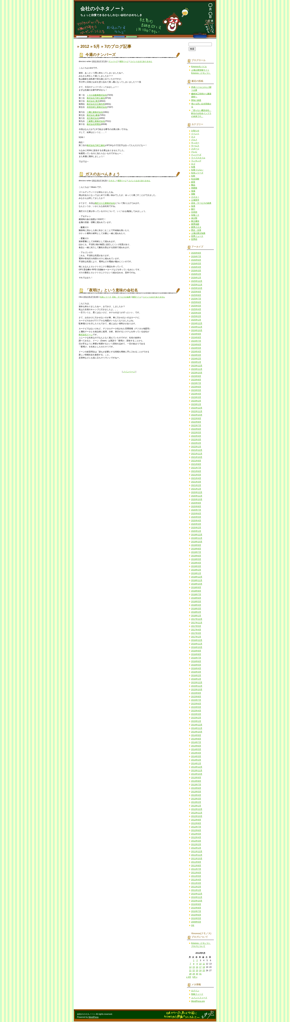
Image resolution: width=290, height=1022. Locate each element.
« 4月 (188, 977)
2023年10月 (196, 373)
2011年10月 (196, 858)
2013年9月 (196, 777)
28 (190, 974)
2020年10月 (196, 499)
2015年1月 (196, 721)
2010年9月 (196, 904)
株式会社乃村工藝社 (96, 98)
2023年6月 (196, 387)
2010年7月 (196, 911)
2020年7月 (196, 510)
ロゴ (193, 164)
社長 (193, 167)
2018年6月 (196, 598)
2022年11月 (196, 411)
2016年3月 (196, 672)
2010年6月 (196, 915)
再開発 (194, 188)
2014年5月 (196, 749)
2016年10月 (196, 647)
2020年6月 (196, 513)
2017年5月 (196, 626)
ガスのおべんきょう (102, 174)
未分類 (194, 218)
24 (200, 970)
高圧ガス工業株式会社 (105, 203)
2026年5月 (196, 263)
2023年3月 (196, 397)
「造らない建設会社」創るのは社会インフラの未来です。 (201, 113)
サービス (195, 146)
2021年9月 (196, 461)
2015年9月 (196, 693)
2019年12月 (196, 534)
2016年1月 (196, 679)
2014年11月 (196, 728)
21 (190, 970)
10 (200, 964)
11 (204, 964)
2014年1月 (196, 763)
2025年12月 (196, 281)
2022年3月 (196, 439)
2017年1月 (196, 637)
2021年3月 (196, 482)
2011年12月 (196, 851)
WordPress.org (198, 1001)
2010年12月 (196, 894)
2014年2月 (196, 760)
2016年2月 (196, 675)
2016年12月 (196, 640)
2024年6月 (196, 344)
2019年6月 (196, 556)
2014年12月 (196, 725)
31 (200, 974)
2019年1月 (196, 573)
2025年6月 (196, 302)
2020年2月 (196, 527)
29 (193, 974)
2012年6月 (196, 830)
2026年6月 (196, 260)
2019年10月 (196, 542)
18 (204, 967)
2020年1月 (196, 531)
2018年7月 (196, 594)
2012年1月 (196, 848)
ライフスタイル (198, 158)
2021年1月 (196, 489)
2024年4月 (196, 351)
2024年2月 (196, 358)
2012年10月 (196, 816)
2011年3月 (196, 883)
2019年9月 (196, 545)
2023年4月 (196, 394)
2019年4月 (196, 563)
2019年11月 (196, 538)
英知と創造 (196, 100)
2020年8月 (196, 506)
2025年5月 (196, 306)
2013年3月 (196, 799)
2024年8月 (196, 337)
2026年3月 (196, 270)
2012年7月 (196, 827)
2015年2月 (196, 718)
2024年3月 (196, 355)
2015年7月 (196, 700)
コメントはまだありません (141, 61)
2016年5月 (196, 665)
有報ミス (195, 215)
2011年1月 (196, 890)
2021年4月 (196, 478)
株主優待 (195, 221)
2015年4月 (196, 710)
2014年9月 (196, 735)
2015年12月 (196, 682)
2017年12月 (196, 619)
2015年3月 (196, 714)
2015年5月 (196, 707)
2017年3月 (196, 633)
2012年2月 (196, 844)
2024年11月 (196, 327)
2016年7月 (196, 658)
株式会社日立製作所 (96, 104)
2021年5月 (196, 475)
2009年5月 (196, 922)
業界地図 (195, 224)
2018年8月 (196, 591)
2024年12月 (196, 323)
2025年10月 (196, 288)
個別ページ (124, 61)
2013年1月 (196, 806)
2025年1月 (196, 320)
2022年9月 (196, 418)
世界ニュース (197, 236)
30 (197, 974)
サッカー (195, 142)
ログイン (195, 990)
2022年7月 (196, 425)
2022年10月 (196, 415)
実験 (193, 194)
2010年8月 (196, 908)
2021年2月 (196, 485)
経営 (193, 182)
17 (200, 967)
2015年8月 (196, 696)
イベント (195, 133)
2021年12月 (196, 450)
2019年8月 (196, 549)
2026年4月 (196, 267)
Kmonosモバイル (199, 66)
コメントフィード (199, 998)
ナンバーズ (113, 61)
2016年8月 (196, 654)
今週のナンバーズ (100, 54)
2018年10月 (196, 584)
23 (197, 970)
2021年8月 (196, 464)
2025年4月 (196, 309)
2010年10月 (196, 901)
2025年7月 (196, 299)
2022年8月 (196, 422)
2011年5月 (196, 876)
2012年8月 (196, 823)
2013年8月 (196, 781)
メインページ (129, 372)
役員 (193, 206)
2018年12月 (196, 577)
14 (190, 967)
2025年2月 (196, 316)
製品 (193, 185)
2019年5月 (196, 559)
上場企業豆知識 (198, 233)
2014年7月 (196, 742)
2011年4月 (196, 879)
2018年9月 (196, 587)
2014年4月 (196, 753)
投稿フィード (197, 994)
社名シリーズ (105, 297)
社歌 (193, 176)
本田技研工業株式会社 (97, 107)
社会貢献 (195, 179)
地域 (193, 191)
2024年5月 (196, 348)
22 (193, 970)
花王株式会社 (93, 118)
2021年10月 (196, 457)
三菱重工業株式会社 (96, 121)
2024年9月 (196, 334)
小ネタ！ (112, 181)
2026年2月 (196, 274)
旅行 (193, 209)
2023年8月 (196, 380)
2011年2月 (196, 887)
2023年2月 (196, 401)
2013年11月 (196, 770)
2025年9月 (196, 292)
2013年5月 (196, 791)
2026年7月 (196, 256)
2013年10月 (196, 774)
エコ (193, 136)
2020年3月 (196, 524)
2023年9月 (196, 376)
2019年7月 (196, 552)
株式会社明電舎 (94, 124)
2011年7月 (196, 869)
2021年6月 (196, 471)
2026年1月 (196, 277)
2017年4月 (196, 630)
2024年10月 (196, 330)
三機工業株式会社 (95, 112)
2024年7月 (196, 341)
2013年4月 (196, 795)
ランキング (196, 161)
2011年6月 (196, 872)
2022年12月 (196, 408)
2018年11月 (196, 580)
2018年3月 (196, 608)
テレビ (194, 152)
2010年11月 (196, 897)
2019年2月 (196, 570)
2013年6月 (196, 788)
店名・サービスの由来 (121, 297)
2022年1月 (196, 446)
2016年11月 (196, 644)
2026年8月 (196, 253)
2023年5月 (196, 390)
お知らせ (195, 130)
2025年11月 (196, 284)
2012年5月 (196, 834)
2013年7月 (196, 784)
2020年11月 (196, 496)
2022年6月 (196, 429)
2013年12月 (196, 767)
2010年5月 (196, 918)
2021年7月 (196, 468)
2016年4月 (196, 668)
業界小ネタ (196, 227)
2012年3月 (196, 841)
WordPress (93, 1017)
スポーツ (195, 149)
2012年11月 (196, 813)
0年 (192, 925)
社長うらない (197, 170)
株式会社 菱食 (93, 115)
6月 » (194, 977)
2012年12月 (196, 809)
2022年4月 (196, 436)
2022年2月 (196, 443)
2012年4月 (196, 837)
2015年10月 (196, 689)
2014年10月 (196, 732)
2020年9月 (196, 503)
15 (193, 967)
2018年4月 (196, 605)
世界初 (194, 239)
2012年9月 (196, 820)
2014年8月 (196, 739)
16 (197, 967)
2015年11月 (196, 686)
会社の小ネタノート (102, 8)
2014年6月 (196, 746)
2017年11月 (196, 622)
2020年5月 (196, 517)
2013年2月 (196, 802)
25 (204, 970)
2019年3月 (196, 566)
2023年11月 (196, 369)
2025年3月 (196, 313)
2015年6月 (196, 703)
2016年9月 (196, 651)
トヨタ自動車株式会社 (97, 95)
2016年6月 (196, 661)
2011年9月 (196, 862)
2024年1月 (196, 362)
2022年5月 (196, 432)
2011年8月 (196, 865)
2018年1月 (196, 615)
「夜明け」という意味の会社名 (111, 290)
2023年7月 (196, 383)
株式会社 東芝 (93, 101)
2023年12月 (196, 365)
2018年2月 (196, 612)
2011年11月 (196, 855)
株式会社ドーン (86, 334)
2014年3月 (196, 756)
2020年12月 (196, 492)
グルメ (194, 139)
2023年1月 (196, 404)
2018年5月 (196, 601)
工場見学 (195, 200)
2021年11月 (196, 453)
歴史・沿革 (196, 230)
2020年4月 (196, 520)
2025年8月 (196, 295)
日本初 (194, 212)
